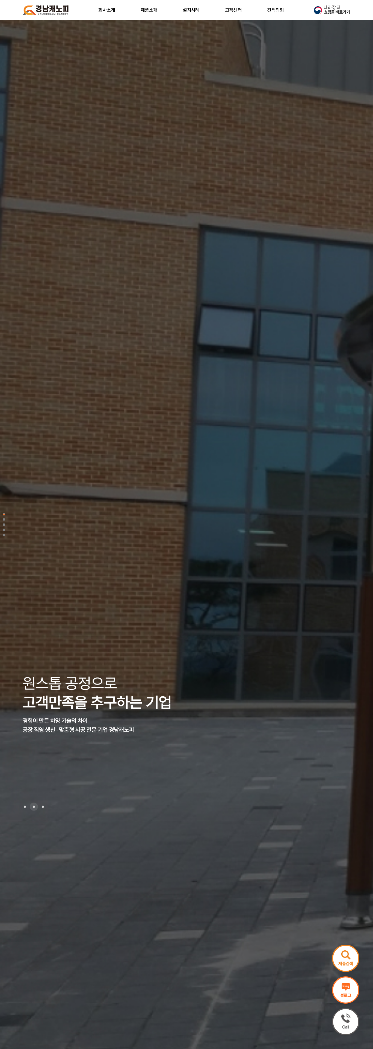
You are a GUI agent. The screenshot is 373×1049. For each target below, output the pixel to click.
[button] (25, 807)
